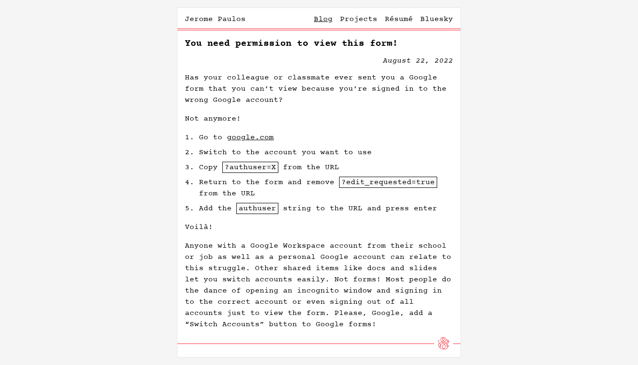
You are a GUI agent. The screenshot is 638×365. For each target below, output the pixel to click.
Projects (358, 19)
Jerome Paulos (215, 19)
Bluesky (436, 19)
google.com (250, 137)
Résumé (399, 19)
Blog (323, 19)
